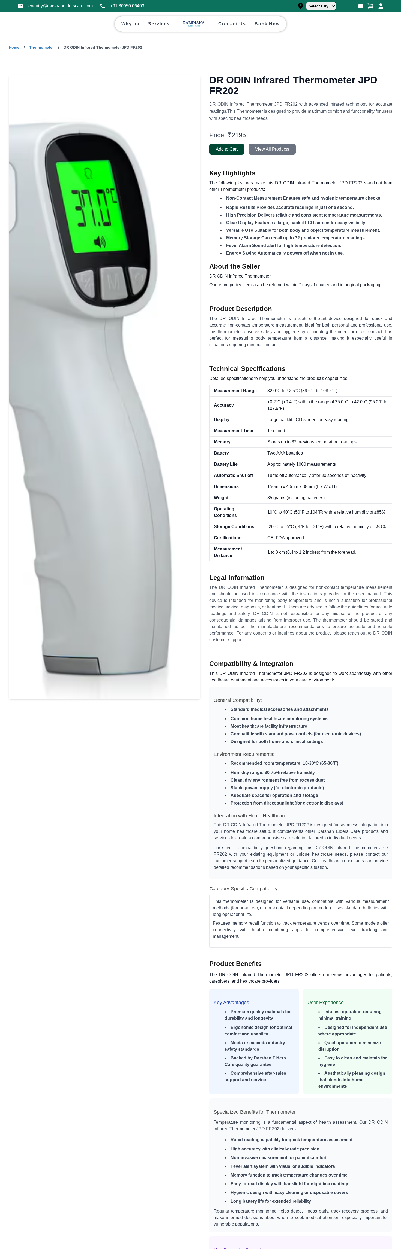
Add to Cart (227, 149)
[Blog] (360, 6)
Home (14, 47)
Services (159, 24)
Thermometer (41, 47)
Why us (130, 24)
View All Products (272, 149)
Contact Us (232, 24)
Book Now (267, 24)
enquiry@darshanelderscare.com (60, 6)
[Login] (381, 6)
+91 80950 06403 (127, 6)
